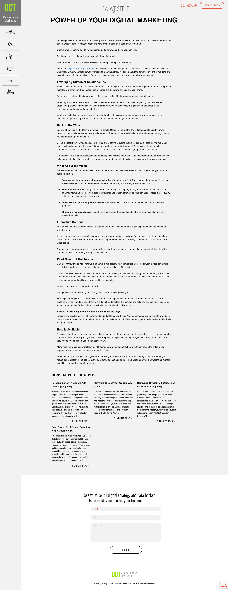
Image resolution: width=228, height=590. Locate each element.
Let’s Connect (10, 92)
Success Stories (10, 69)
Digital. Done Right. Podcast (81, 68)
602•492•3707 (189, 5)
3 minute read (166, 421)
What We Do (10, 44)
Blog (10, 80)
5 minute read (80, 421)
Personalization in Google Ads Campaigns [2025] (69, 384)
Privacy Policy (100, 583)
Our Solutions (10, 57)
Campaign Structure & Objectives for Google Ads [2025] (156, 384)
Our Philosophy (10, 32)
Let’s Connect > (212, 5)
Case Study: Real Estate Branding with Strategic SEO (71, 428)
